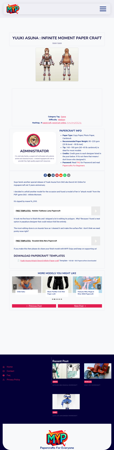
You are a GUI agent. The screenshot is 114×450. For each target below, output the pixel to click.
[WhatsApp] (64, 175)
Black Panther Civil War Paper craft (56, 293)
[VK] (53, 175)
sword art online (59, 123)
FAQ (78, 162)
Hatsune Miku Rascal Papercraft (64, 385)
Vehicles (88, 382)
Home (54, 43)
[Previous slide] (15, 287)
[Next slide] (99, 287)
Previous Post (35, 306)
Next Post (78, 306)
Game (60, 43)
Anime (55, 382)
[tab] (52, 299)
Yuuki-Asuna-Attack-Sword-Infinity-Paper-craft (39, 260)
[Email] (68, 175)
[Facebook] (45, 175)
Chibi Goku (21, 292)
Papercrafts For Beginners (74, 165)
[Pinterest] (57, 175)
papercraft (47, 123)
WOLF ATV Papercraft (92, 385)
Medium (61, 120)
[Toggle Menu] (103, 9)
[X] (49, 175)
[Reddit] (61, 175)
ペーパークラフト (74, 123)
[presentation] (26, 284)
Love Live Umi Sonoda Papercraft (64, 416)
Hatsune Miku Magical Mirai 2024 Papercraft (86, 293)
